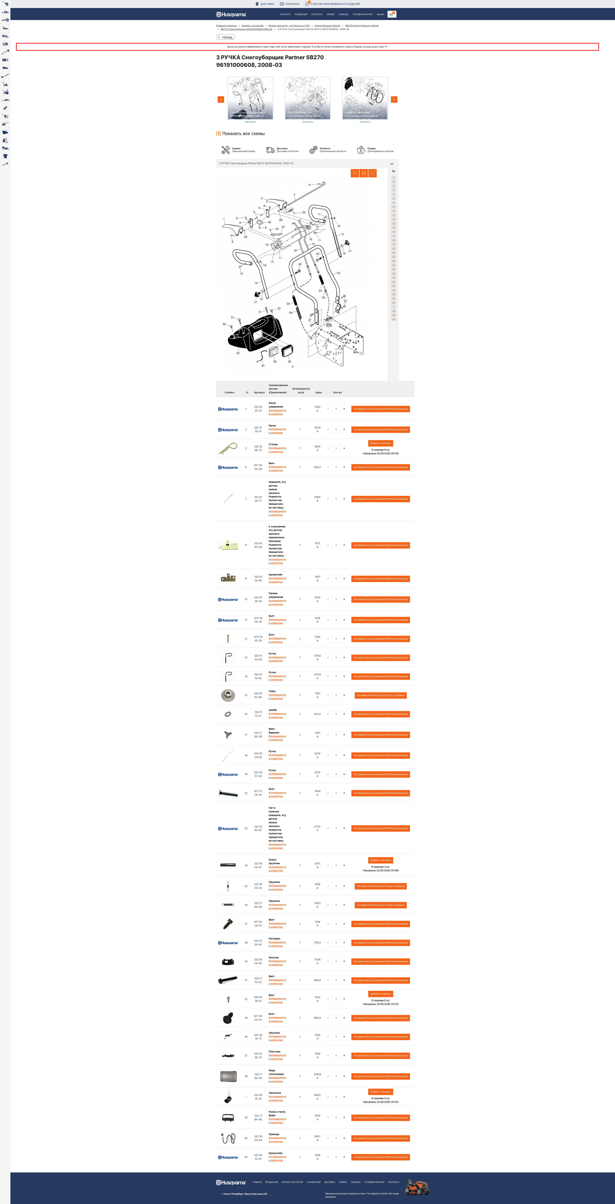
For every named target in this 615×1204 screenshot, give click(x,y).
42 (393, 319)
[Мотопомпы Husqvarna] (5, 132)
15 (393, 227)
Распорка (274, 939)
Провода (274, 1134)
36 (393, 294)
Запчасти (285, 14)
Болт (272, 616)
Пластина (274, 1052)
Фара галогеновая (276, 1072)
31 (393, 281)
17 (393, 236)
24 (393, 256)
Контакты (292, 4)
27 (393, 269)
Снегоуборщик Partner (327, 25)
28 (393, 273)
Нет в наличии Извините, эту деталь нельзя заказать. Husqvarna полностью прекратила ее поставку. (277, 824)
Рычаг (272, 426)
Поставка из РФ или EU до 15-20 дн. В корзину (381, 695)
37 (393, 298)
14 (393, 223)
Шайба (273, 710)
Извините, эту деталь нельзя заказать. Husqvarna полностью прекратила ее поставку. (277, 495)
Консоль (274, 958)
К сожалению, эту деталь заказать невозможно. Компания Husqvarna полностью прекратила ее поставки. (277, 541)
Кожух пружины (274, 861)
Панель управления (276, 595)
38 (393, 302)
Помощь (343, 14)
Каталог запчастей (253, 25)
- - (394, 306)
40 (393, 315)
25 (393, 261)
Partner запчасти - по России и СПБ (288, 25)
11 (393, 211)
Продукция (301, 14)
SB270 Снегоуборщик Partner (362, 25)
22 (393, 248)
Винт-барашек (274, 731)
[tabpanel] (250, 100)
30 (393, 277)
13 (393, 219)
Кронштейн (275, 575)
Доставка (267, 4)
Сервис (331, 14)
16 (393, 231)
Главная (256, 1182)
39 (393, 311)
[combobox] (307, 163)
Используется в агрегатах (277, 412)
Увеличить (250, 121)
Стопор (273, 444)
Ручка (272, 654)
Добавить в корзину (380, 443)
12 (393, 215)
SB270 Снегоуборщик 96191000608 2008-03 (246, 29)
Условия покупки (363, 14)
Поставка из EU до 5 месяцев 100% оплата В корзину (381, 409)
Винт (272, 463)
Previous (221, 99)
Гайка (272, 691)
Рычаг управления (276, 405)
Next (394, 99)
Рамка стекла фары (277, 1113)
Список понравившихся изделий (334, 3)
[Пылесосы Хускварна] (5, 140)
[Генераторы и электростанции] (5, 116)
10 (393, 206)
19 (393, 244)
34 (393, 290)
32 (393, 286)
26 (393, 265)
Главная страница (226, 25)
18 (393, 240)
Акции (380, 14)
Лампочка (275, 1093)
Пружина (274, 882)
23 (393, 252)
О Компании (314, 1182)
